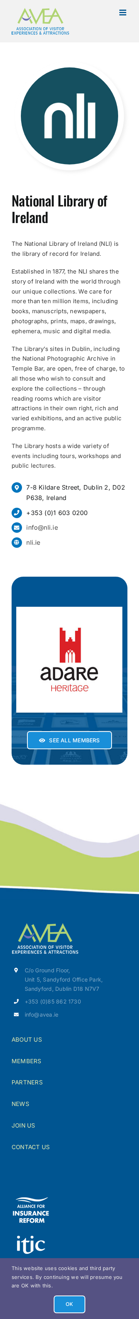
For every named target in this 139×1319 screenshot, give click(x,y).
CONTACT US (31, 1147)
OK (69, 1304)
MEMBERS (27, 1061)
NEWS (20, 1104)
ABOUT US (27, 1039)
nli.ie (33, 542)
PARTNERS (27, 1082)
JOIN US (24, 1125)
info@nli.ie (42, 527)
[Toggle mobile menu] (123, 12)
